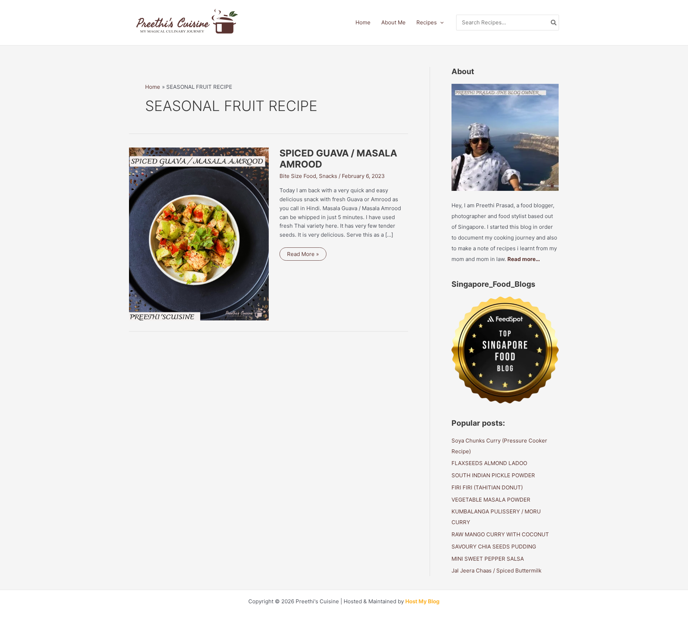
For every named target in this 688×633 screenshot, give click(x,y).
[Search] (554, 22)
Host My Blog (422, 601)
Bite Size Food (298, 176)
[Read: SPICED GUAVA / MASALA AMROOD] (199, 233)
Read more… (523, 259)
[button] (440, 22)
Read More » (303, 255)
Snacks (328, 176)
